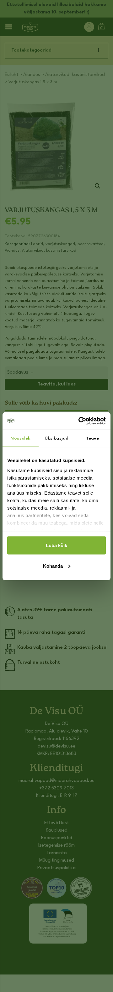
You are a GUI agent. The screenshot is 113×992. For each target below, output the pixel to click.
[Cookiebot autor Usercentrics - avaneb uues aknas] (80, 421)
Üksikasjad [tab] (56, 438)
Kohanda (53, 565)
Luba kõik (56, 545)
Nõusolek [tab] (20, 438)
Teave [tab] (92, 438)
